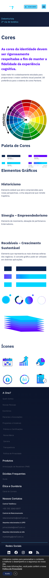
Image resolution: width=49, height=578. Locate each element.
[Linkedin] (9, 552)
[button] (44, 6)
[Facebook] (16, 552)
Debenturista (7, 18)
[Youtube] (30, 552)
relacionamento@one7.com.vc (15, 518)
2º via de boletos (9, 21)
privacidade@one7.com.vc (14, 527)
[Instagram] (23, 552)
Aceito (7, 574)
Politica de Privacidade (12, 569)
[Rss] (37, 552)
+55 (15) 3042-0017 (12, 508)
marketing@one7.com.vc (13, 537)
